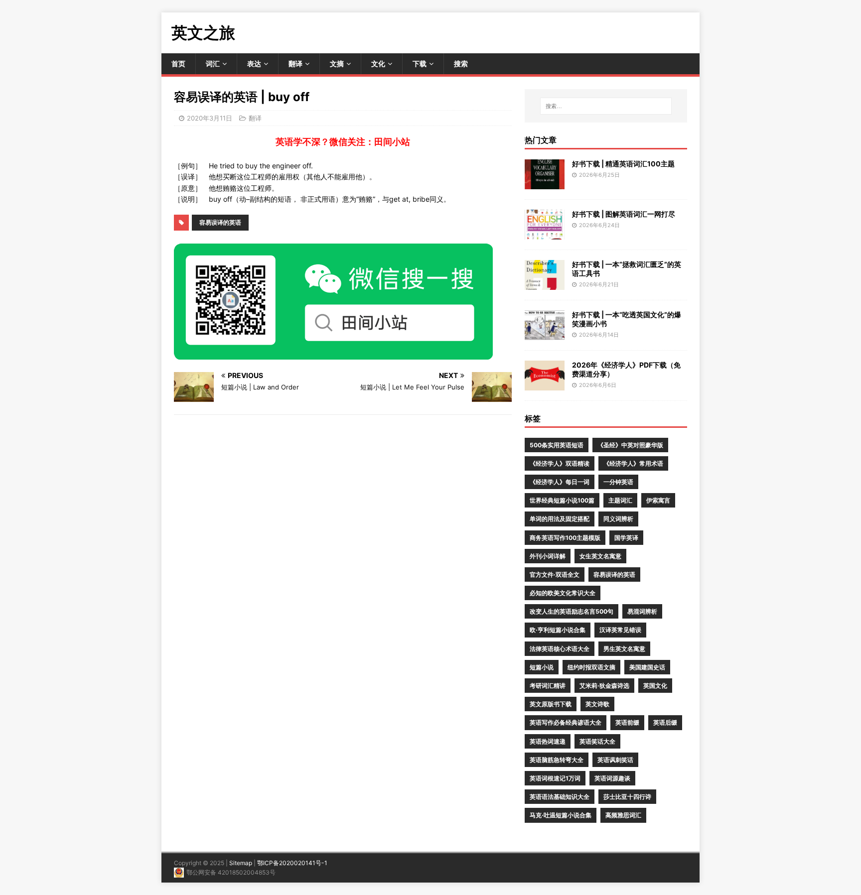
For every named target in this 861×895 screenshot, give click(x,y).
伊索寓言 (658, 500)
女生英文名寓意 (600, 556)
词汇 (213, 63)
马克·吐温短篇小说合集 (560, 815)
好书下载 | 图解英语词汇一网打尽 (623, 214)
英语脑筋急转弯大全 (556, 760)
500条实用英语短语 (556, 445)
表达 (254, 63)
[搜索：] (606, 106)
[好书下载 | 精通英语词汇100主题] (545, 183)
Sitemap (240, 863)
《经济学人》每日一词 (559, 482)
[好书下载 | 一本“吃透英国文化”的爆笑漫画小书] (545, 334)
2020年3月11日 (209, 118)
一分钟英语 (618, 482)
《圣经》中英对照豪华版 (630, 445)
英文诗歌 (597, 704)
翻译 (295, 63)
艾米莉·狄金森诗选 (604, 685)
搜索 (461, 63)
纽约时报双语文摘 (591, 667)
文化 (378, 63)
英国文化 (655, 685)
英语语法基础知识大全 (559, 796)
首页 (178, 63)
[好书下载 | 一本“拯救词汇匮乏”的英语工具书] (545, 283)
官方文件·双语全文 (554, 574)
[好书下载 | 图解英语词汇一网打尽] (545, 233)
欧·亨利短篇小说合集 (557, 630)
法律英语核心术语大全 (559, 648)
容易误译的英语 (220, 222)
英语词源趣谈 (612, 778)
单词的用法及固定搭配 (559, 518)
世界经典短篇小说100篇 (562, 500)
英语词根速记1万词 (555, 778)
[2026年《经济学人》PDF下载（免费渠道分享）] (545, 384)
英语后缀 (665, 722)
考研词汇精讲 (548, 685)
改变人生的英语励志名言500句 (571, 611)
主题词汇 (620, 500)
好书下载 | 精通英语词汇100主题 (623, 163)
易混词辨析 (642, 611)
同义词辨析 (618, 518)
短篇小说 (542, 667)
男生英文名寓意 (624, 648)
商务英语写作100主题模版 (565, 537)
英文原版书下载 (551, 704)
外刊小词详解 (548, 556)
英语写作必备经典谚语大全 (565, 722)
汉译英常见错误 (620, 630)
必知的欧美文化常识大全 (562, 593)
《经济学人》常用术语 (633, 463)
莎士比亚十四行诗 (627, 796)
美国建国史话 (647, 667)
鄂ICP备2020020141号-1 (292, 863)
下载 (420, 63)
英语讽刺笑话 (615, 760)
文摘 (337, 63)
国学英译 (626, 537)
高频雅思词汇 (623, 815)
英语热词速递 (548, 741)
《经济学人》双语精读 (559, 463)
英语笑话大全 (597, 741)
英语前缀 (627, 722)
